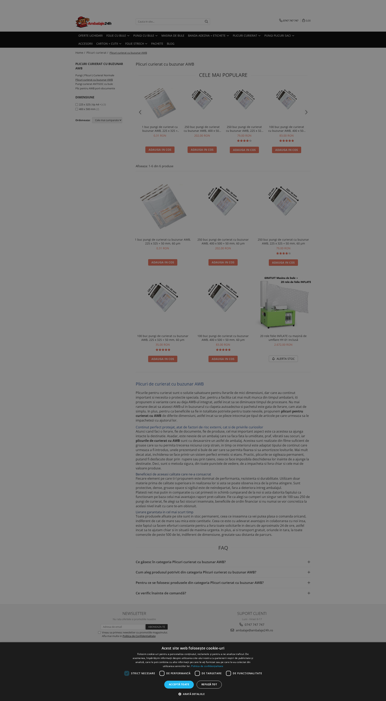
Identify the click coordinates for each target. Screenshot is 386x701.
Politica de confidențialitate (207, 666)
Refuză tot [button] (209, 684)
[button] (193, 694)
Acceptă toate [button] (179, 684)
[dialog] (193, 671)
